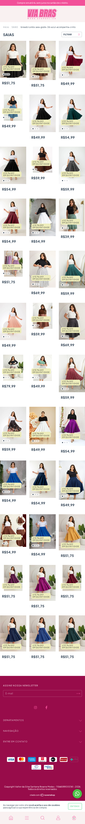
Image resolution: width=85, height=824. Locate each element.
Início (6, 27)
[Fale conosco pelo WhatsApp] (77, 793)
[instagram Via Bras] (36, 707)
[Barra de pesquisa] (42, 818)
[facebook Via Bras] (46, 707)
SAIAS (15, 27)
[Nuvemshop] (42, 795)
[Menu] (26, 818)
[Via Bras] (11, 818)
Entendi (75, 806)
